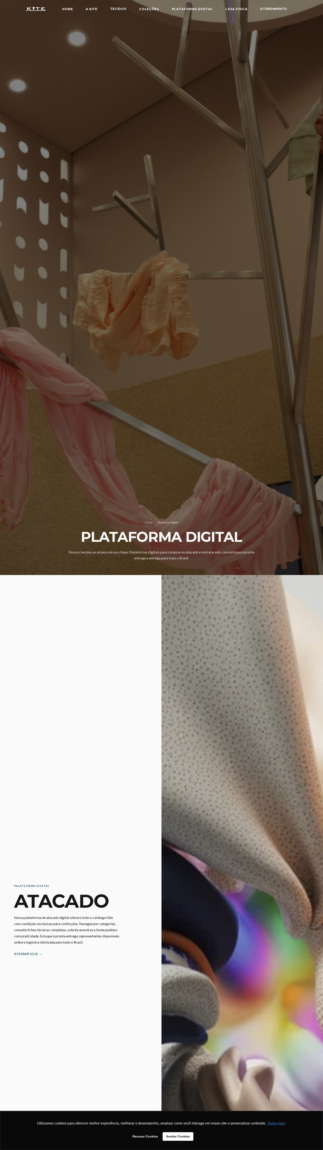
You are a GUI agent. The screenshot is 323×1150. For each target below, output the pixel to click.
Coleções (149, 9)
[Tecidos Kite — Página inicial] (36, 8)
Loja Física (236, 9)
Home (67, 9)
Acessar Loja (28, 954)
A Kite (91, 9)
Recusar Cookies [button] (145, 1136)
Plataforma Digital (192, 9)
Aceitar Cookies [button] (178, 1136)
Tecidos (118, 9)
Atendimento (273, 9)
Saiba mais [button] (276, 1123)
